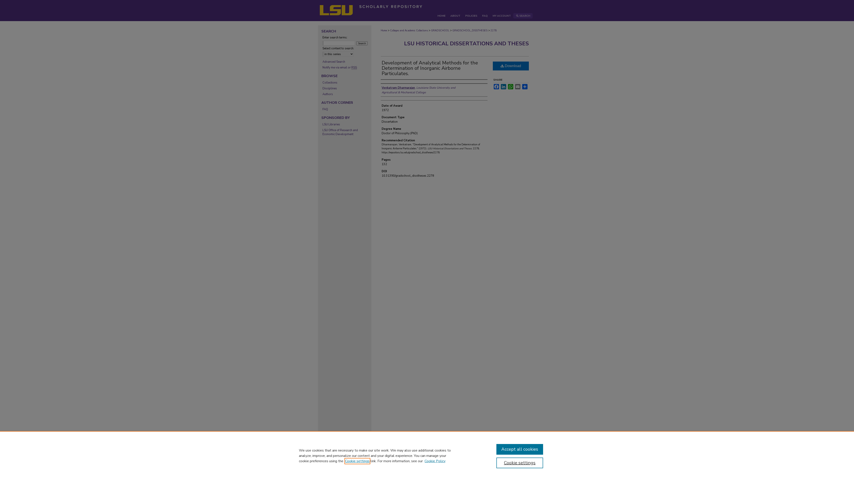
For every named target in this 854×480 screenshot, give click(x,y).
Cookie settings (357, 461)
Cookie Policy (435, 461)
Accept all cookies (519, 449)
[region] (427, 455)
